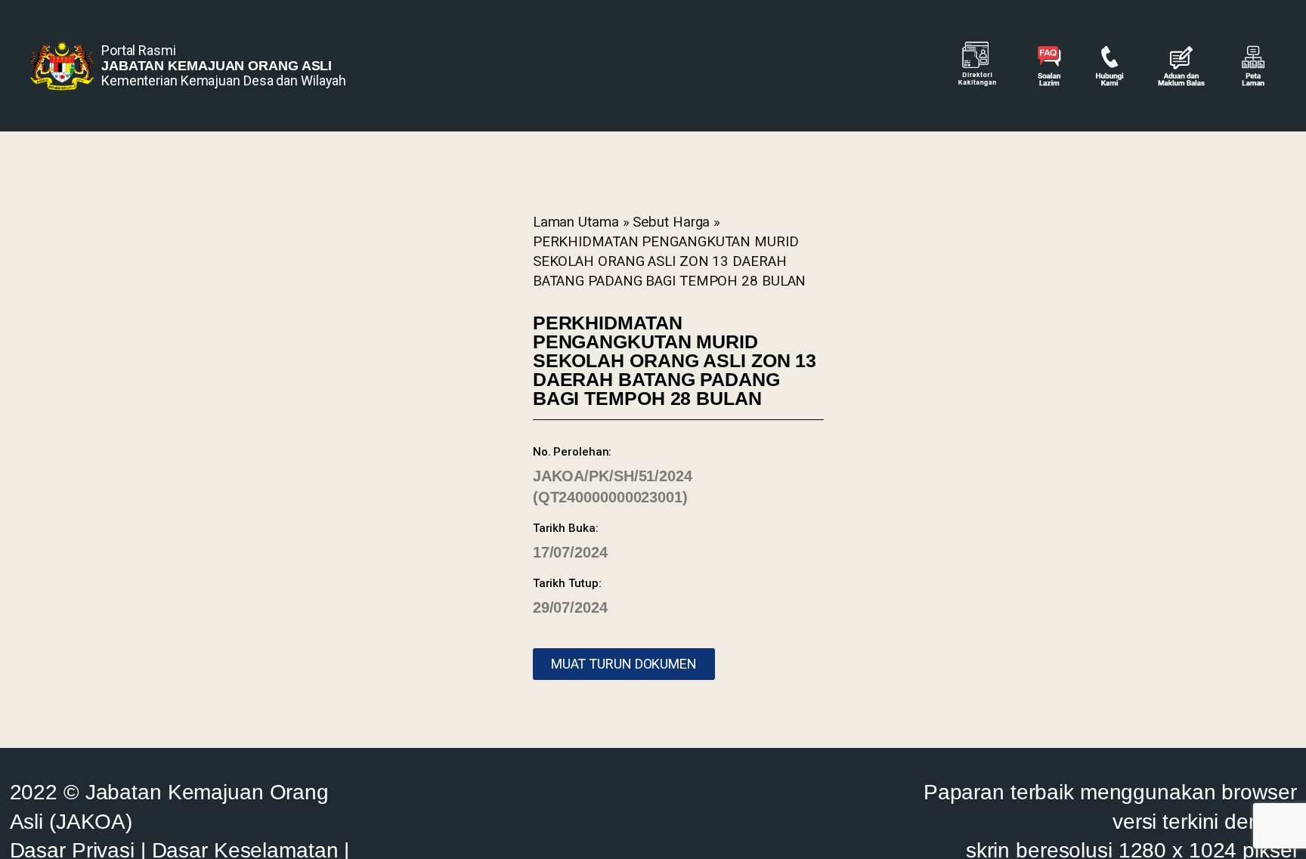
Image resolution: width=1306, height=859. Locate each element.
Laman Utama (576, 222)
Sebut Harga (671, 222)
